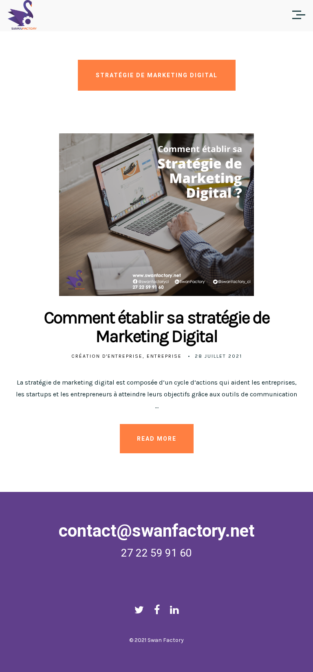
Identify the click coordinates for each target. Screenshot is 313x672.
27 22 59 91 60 (156, 553)
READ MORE (156, 438)
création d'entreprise (107, 356)
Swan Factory (166, 640)
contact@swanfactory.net (157, 531)
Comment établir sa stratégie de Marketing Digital (156, 326)
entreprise (164, 356)
